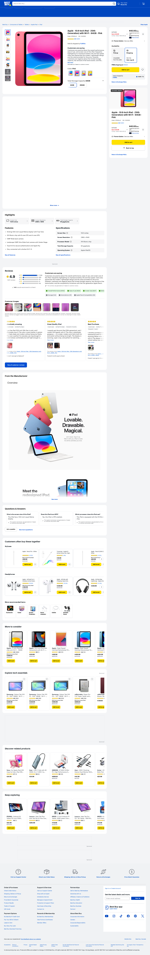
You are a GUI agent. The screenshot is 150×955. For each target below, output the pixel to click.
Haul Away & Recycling (44, 906)
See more (70, 62)
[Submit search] (114, 4)
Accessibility (7, 944)
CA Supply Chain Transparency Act (135, 945)
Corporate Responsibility (77, 923)
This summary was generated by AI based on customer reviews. (62, 285)
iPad (40, 24)
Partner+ (73, 909)
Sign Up (137, 898)
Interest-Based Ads (33, 945)
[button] (125, 35)
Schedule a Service (43, 897)
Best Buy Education (76, 903)
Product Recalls (9, 903)
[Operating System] (71, 250)
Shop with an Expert (43, 894)
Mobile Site (127, 939)
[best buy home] (7, 4)
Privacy (25, 944)
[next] (103, 73)
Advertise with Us (75, 894)
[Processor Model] (71, 241)
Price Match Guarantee (11, 900)
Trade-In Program (9, 906)
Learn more (114, 908)
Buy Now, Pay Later (10, 926)
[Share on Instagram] (114, 916)
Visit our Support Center (44, 890)
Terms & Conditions (15, 945)
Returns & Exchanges (10, 897)
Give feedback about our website (31, 939)
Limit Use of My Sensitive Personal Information (95, 945)
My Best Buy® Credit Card (12, 916)
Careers (72, 919)
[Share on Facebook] (128, 916)
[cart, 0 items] (143, 3)
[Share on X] (142, 916)
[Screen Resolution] (71, 237)
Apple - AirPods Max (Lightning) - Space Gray (97, 580)
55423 (125, 65)
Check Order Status (10, 890)
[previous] (68, 73)
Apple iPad (34, 24)
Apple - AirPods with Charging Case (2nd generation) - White (62, 581)
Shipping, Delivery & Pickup (12, 894)
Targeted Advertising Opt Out (117, 945)
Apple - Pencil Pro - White (29, 551)
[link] (16, 364)
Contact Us (40, 909)
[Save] (142, 69)
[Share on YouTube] (106, 916)
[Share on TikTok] (121, 916)
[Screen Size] (67, 233)
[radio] (118, 55)
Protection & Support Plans (45, 903)
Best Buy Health (75, 900)
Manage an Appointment (44, 900)
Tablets (27, 24)
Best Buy (5, 24)
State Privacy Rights (43, 945)
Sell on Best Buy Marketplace (79, 890)
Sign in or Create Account (113, 888)
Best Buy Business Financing (12, 929)
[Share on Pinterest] (135, 916)
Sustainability (74, 926)
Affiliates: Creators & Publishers (79, 897)
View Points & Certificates (45, 919)
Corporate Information (77, 916)
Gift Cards (7, 909)
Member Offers (41, 923)
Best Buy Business (75, 906)
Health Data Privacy (54, 945)
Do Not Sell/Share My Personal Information (71, 945)
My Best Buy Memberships (45, 916)
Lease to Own (8, 923)
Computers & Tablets (16, 24)
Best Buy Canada (141, 939)
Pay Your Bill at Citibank (11, 919)
